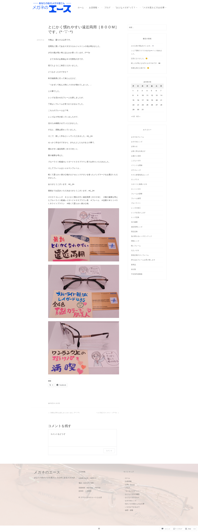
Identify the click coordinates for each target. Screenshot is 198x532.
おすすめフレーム (137, 137)
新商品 (133, 264)
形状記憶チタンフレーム (140, 255)
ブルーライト (136, 203)
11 (147, 95)
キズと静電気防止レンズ (140, 175)
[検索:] (147, 27)
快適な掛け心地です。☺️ (140, 68)
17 (143, 100)
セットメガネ (136, 189)
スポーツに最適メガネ (139, 184)
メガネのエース (47, 472)
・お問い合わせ (129, 484)
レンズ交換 (135, 217)
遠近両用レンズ (136, 227)
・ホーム (127, 478)
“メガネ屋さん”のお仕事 (154, 7)
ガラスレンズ (136, 170)
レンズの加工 (136, 208)
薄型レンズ (135, 241)
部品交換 (134, 231)
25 (147, 105)
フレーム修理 (136, 198)
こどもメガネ (136, 160)
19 (152, 100)
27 (157, 105)
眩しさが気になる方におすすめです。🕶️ (145, 63)
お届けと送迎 (136, 156)
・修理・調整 (128, 510)
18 (147, 100)
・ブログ (127, 488)
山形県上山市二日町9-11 (87, 478)
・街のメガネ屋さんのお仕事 (134, 504)
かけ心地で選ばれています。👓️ (142, 46)
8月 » (138, 116)
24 (143, 105)
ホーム (81, 7)
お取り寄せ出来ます (138, 151)
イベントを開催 (136, 165)
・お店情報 (128, 481)
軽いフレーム (136, 246)
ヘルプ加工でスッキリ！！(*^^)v (106, 413)
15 (133, 100)
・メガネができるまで (132, 507)
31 (143, 109)
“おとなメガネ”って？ (125, 7)
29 (133, 109)
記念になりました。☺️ (139, 58)
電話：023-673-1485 (86, 483)
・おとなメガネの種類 (132, 494)
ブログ (107, 7)
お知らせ (134, 146)
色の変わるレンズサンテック (141, 236)
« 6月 (133, 116)
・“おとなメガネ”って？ (132, 491)
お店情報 (93, 7)
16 (138, 100)
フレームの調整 (136, 194)
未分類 (58, 403)
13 (157, 95)
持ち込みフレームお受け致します (143, 260)
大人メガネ (135, 250)
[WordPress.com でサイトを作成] (99, 529)
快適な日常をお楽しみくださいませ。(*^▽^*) (65, 413)
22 (133, 105)
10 (143, 95)
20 (157, 100)
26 (152, 105)
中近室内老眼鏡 (136, 274)
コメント (109, 451)
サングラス (135, 179)
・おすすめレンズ (130, 500)
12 (152, 95)
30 (138, 109)
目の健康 (134, 222)
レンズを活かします (138, 212)
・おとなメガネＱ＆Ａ (131, 497)
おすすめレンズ (136, 142)
